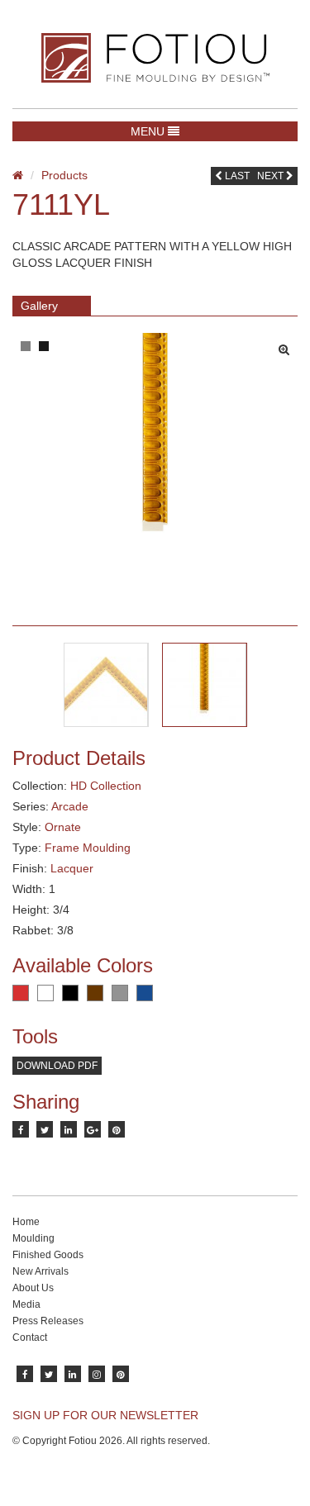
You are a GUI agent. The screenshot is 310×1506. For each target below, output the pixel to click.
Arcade (69, 806)
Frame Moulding (88, 847)
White (45, 993)
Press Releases (47, 1321)
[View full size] (288, 345)
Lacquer (71, 868)
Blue (144, 993)
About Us (33, 1288)
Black (70, 993)
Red (20, 993)
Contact (29, 1337)
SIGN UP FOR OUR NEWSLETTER (105, 1415)
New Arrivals (40, 1271)
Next (271, 176)
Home (26, 1222)
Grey (120, 993)
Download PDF (57, 1065)
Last (236, 176)
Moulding (33, 1238)
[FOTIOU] (155, 58)
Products (64, 175)
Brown (95, 993)
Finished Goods (47, 1255)
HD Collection (105, 785)
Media (26, 1304)
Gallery (39, 305)
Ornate (63, 827)
